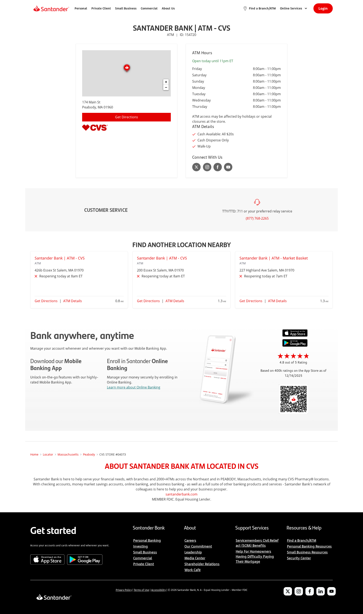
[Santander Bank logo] (51, 8)
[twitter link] (196, 167)
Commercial (149, 8)
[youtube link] (228, 167)
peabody (89, 454)
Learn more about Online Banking (133, 387)
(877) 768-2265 (257, 218)
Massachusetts (68, 454)
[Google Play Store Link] (295, 345)
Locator (48, 454)
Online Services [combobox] (291, 8)
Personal (81, 8)
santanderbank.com (181, 494)
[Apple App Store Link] (295, 335)
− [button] (166, 87)
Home (34, 454)
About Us (168, 8)
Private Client (101, 8)
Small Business (126, 8)
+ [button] (166, 82)
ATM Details (72, 301)
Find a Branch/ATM (262, 8)
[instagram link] (207, 167)
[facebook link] (217, 167)
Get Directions (126, 117)
